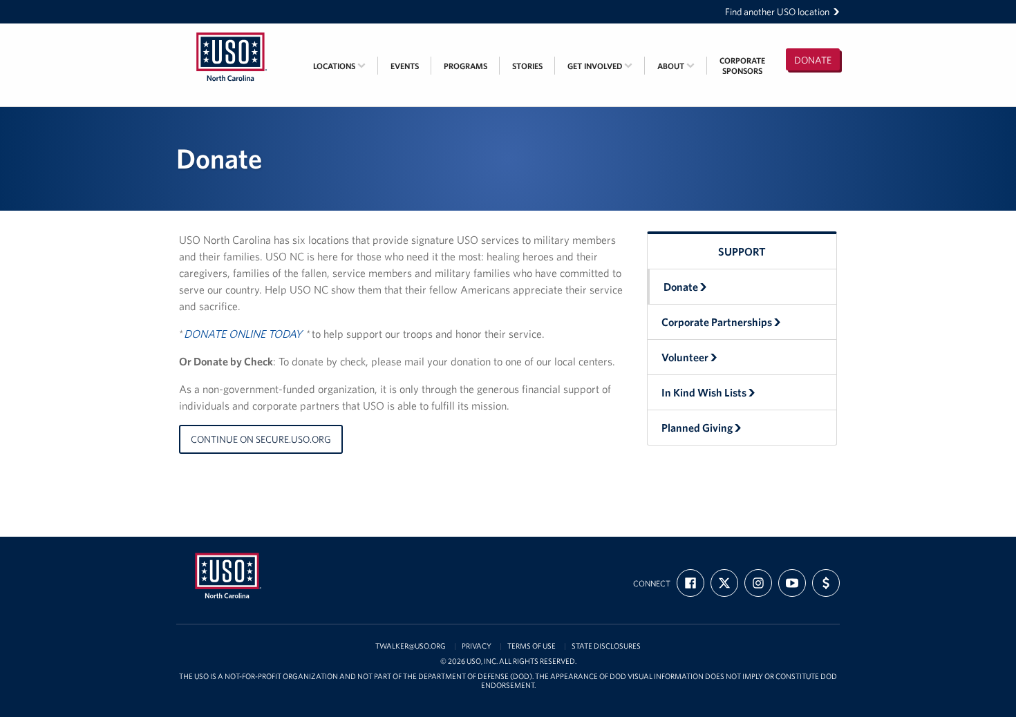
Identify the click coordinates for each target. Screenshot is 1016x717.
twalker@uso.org (410, 646)
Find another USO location (777, 12)
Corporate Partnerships (716, 322)
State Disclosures (606, 646)
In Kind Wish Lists (703, 392)
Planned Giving (697, 427)
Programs (465, 66)
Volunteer (684, 357)
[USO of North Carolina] (231, 32)
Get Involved (595, 66)
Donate (812, 60)
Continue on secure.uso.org (261, 439)
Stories (527, 66)
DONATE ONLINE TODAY (243, 334)
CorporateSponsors (742, 65)
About (671, 66)
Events (405, 66)
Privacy (476, 646)
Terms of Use (531, 646)
